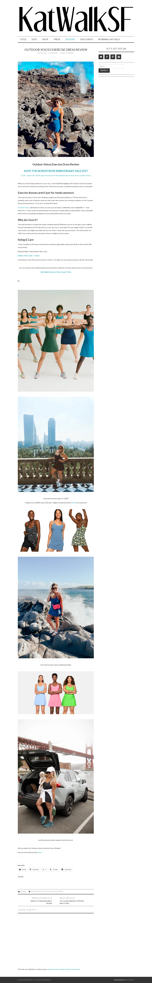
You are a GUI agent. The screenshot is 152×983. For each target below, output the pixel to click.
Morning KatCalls (109, 39)
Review (23, 891)
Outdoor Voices (24, 207)
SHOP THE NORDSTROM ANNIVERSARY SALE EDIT (56, 171)
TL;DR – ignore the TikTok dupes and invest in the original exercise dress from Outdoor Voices (56, 175)
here (40, 852)
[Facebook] (106, 56)
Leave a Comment (67, 53)
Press (57, 39)
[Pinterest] (112, 56)
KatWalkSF (53, 53)
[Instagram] (118, 56)
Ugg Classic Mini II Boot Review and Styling (72, 902)
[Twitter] (101, 56)
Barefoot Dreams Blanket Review (41, 902)
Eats (34, 39)
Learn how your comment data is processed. (63, 969)
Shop (45, 39)
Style (23, 39)
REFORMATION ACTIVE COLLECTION (56, 272)
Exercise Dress (36, 891)
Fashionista (119, 980)
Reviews (70, 39)
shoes (74, 503)
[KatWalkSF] (76, 19)
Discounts (86, 39)
